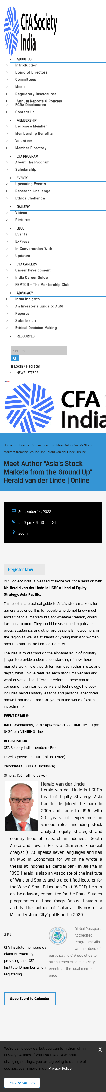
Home (8, 445)
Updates (22, 256)
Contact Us (25, 112)
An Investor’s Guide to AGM (39, 306)
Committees (25, 79)
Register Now (20, 569)
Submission (25, 321)
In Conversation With (33, 249)
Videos (21, 213)
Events (22, 178)
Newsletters (28, 373)
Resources (26, 336)
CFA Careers (27, 264)
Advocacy (25, 293)
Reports (22, 313)
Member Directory (31, 148)
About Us (24, 59)
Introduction (26, 65)
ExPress (22, 241)
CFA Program (27, 156)
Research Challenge (32, 191)
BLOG (20, 228)
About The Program (32, 162)
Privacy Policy (60, 1068)
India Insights (27, 299)
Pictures (22, 220)
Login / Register (26, 366)
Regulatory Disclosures (35, 94)
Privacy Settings (22, 1083)
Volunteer (23, 141)
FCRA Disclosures (30, 105)
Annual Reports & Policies (39, 101)
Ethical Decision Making (36, 328)
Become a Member (31, 126)
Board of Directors (31, 72)
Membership (27, 120)
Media (20, 87)
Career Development (33, 270)
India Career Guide (31, 277)
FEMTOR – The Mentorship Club (42, 285)
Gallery (23, 207)
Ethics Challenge (30, 198)
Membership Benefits (34, 133)
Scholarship (26, 169)
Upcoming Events (30, 184)
